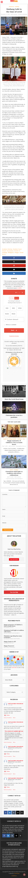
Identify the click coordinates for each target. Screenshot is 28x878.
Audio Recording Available (9, 439)
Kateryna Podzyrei (9, 638)
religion (17, 252)
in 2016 (19, 288)
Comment (4, 494)
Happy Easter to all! (10, 641)
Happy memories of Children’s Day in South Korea (14, 442)
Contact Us (14, 875)
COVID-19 (17, 251)
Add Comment (14, 14)
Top (24, 439)
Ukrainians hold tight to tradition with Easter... (14, 631)
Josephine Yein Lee (22, 446)
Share (14, 717)
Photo (8, 715)
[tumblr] (14, 812)
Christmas (11, 6)
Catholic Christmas (7, 249)
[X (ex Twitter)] (22, 812)
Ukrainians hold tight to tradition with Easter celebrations (14, 473)
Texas (21, 252)
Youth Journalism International (15, 703)
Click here (14, 667)
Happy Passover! (9, 646)
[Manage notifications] (24, 874)
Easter (11, 469)
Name (3, 509)
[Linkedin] (10, 812)
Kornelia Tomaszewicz (10, 647)
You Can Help (14, 592)
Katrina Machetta (23, 14)
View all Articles (14, 559)
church (4, 251)
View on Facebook (8, 717)
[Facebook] (6, 812)
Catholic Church (18, 249)
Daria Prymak (11, 478)
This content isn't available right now (14, 731)
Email (3, 516)
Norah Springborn (19, 478)
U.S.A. (4, 254)
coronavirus (11, 251)
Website (4, 522)
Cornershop (16, 873)
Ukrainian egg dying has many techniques (13, 636)
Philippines (11, 252)
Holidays (17, 6)
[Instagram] (18, 812)
